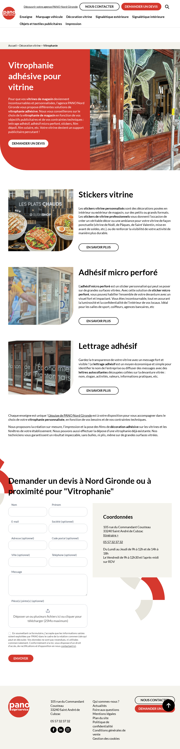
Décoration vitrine (30, 45)
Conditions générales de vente (109, 732)
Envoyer (21, 658)
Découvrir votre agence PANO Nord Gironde (51, 6)
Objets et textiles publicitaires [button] (41, 24)
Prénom (56, 504)
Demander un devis (141, 6)
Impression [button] (73, 24)
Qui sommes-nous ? (106, 701)
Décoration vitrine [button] (79, 17)
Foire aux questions (106, 710)
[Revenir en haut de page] (168, 705)
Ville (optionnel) (20, 554)
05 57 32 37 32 (113, 542)
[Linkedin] (61, 730)
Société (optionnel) (63, 521)
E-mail (15, 521)
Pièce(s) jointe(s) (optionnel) (27, 601)
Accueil (12, 45)
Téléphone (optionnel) (64, 554)
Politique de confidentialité (103, 724)
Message (16, 571)
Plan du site (100, 718)
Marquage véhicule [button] (49, 17)
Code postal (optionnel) (65, 538)
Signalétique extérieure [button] (112, 17)
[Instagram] (68, 730)
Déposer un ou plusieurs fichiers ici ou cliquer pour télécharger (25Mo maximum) (47, 618)
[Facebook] (53, 730)
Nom (14, 504)
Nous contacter (99, 6)
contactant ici (68, 645)
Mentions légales (104, 714)
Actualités (100, 706)
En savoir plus (98, 247)
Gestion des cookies (106, 738)
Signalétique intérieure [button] (148, 17)
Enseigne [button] (26, 17)
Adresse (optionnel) (22, 538)
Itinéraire (109, 535)
